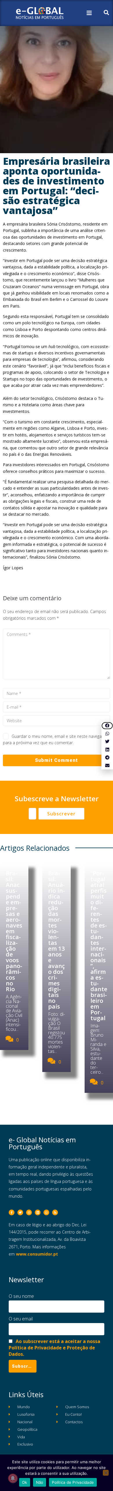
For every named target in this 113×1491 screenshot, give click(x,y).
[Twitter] (20, 1212)
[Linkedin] (38, 1212)
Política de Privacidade (73, 1482)
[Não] (106, 1473)
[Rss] (55, 1212)
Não (39, 1482)
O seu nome (21, 1296)
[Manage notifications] (12, 1478)
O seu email (21, 1319)
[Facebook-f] (11, 1212)
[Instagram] (29, 1212)
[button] (107, 725)
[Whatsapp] (46, 1212)
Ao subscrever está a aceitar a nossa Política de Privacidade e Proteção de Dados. (54, 1347)
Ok (24, 1482)
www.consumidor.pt (37, 1254)
